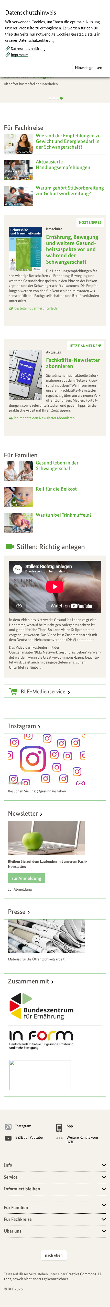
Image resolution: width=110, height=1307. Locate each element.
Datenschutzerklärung (28, 48)
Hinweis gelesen (88, 67)
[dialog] (55, 653)
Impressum (19, 54)
